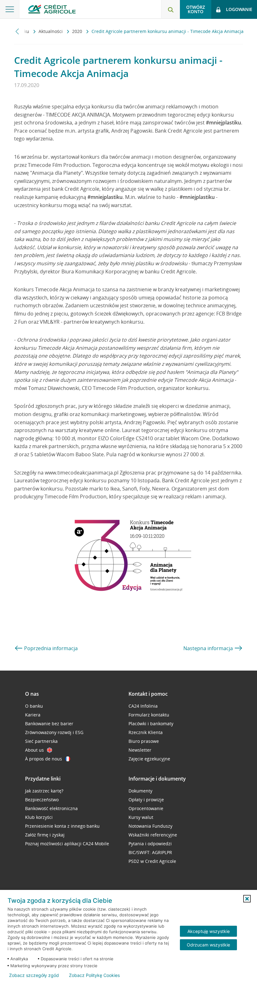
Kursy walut (140, 817)
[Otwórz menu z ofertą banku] (9, 9)
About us (34, 750)
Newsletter (139, 750)
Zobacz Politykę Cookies (94, 975)
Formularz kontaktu (148, 715)
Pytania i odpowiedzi (150, 844)
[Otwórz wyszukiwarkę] (170, 9)
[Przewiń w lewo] (17, 31)
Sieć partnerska (41, 741)
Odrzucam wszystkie (208, 944)
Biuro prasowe (143, 741)
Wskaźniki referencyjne (152, 835)
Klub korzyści (39, 817)
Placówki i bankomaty (150, 724)
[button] (246, 898)
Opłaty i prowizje (146, 800)
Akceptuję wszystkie (208, 931)
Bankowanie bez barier (49, 724)
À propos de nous (43, 759)
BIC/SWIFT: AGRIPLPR (150, 852)
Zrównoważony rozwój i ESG (54, 732)
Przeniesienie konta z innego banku (62, 826)
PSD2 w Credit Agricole (152, 861)
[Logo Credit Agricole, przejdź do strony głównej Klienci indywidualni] (52, 9)
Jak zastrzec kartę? (44, 791)
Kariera (32, 715)
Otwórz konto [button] (195, 9)
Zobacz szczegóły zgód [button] (34, 975)
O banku (34, 706)
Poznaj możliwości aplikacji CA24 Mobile (67, 844)
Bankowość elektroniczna (51, 808)
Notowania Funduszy (150, 826)
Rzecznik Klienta (145, 732)
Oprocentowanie (145, 808)
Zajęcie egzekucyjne (149, 759)
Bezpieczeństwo (42, 800)
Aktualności (51, 31)
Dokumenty (140, 791)
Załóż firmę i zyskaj (45, 835)
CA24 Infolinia (143, 706)
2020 (77, 31)
